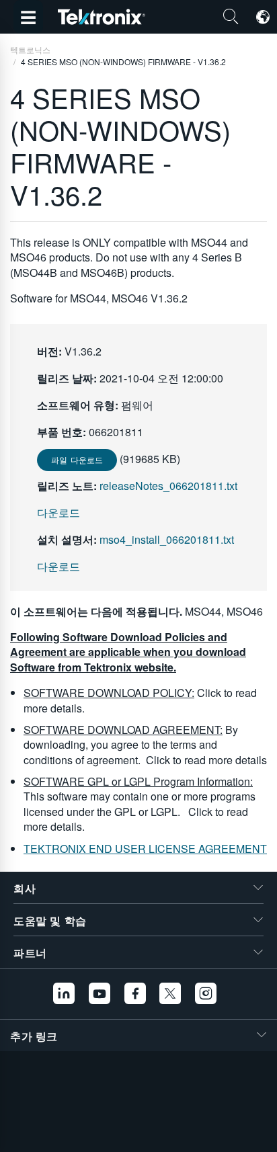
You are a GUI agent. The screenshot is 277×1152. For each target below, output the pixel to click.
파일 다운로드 (77, 459)
